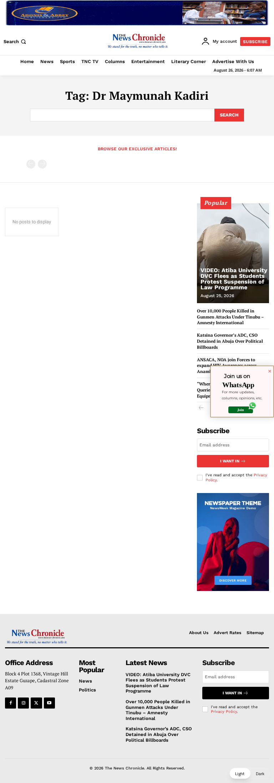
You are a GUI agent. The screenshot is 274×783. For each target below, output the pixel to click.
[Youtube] (49, 703)
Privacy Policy (224, 711)
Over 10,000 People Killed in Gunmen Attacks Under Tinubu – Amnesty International (230, 317)
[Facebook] (10, 703)
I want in (229, 461)
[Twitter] (36, 703)
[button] (15, 41)
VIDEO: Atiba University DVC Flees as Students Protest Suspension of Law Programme (234, 279)
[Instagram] (23, 703)
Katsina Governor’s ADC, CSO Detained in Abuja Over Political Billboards (230, 341)
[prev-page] (30, 164)
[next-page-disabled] (42, 164)
